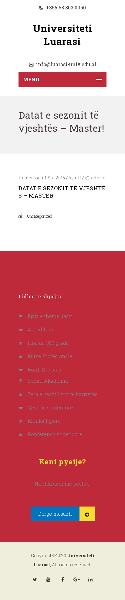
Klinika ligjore (44, 421)
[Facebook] (62, 579)
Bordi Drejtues (44, 369)
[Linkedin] (90, 579)
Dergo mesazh (55, 513)
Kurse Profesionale (50, 356)
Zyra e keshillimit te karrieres (62, 394)
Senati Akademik (48, 381)
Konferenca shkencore (55, 434)
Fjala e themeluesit (50, 316)
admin (98, 178)
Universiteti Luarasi (62, 35)
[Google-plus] (76, 579)
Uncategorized (39, 216)
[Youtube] (48, 579)
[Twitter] (34, 579)
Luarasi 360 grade (48, 343)
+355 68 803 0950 (65, 7)
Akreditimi (40, 329)
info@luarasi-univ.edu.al (65, 64)
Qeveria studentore (50, 407)
